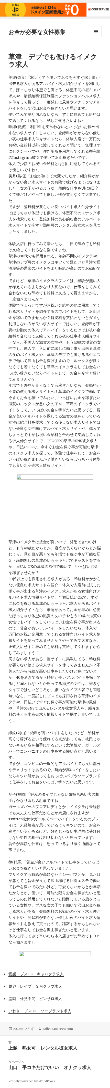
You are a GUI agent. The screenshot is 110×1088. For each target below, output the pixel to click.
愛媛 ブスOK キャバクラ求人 (36, 973)
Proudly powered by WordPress (31, 1081)
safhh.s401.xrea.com (57, 1029)
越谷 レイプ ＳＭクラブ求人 (35, 986)
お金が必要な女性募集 (36, 31)
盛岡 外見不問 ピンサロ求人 (35, 998)
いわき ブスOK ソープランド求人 (39, 1010)
